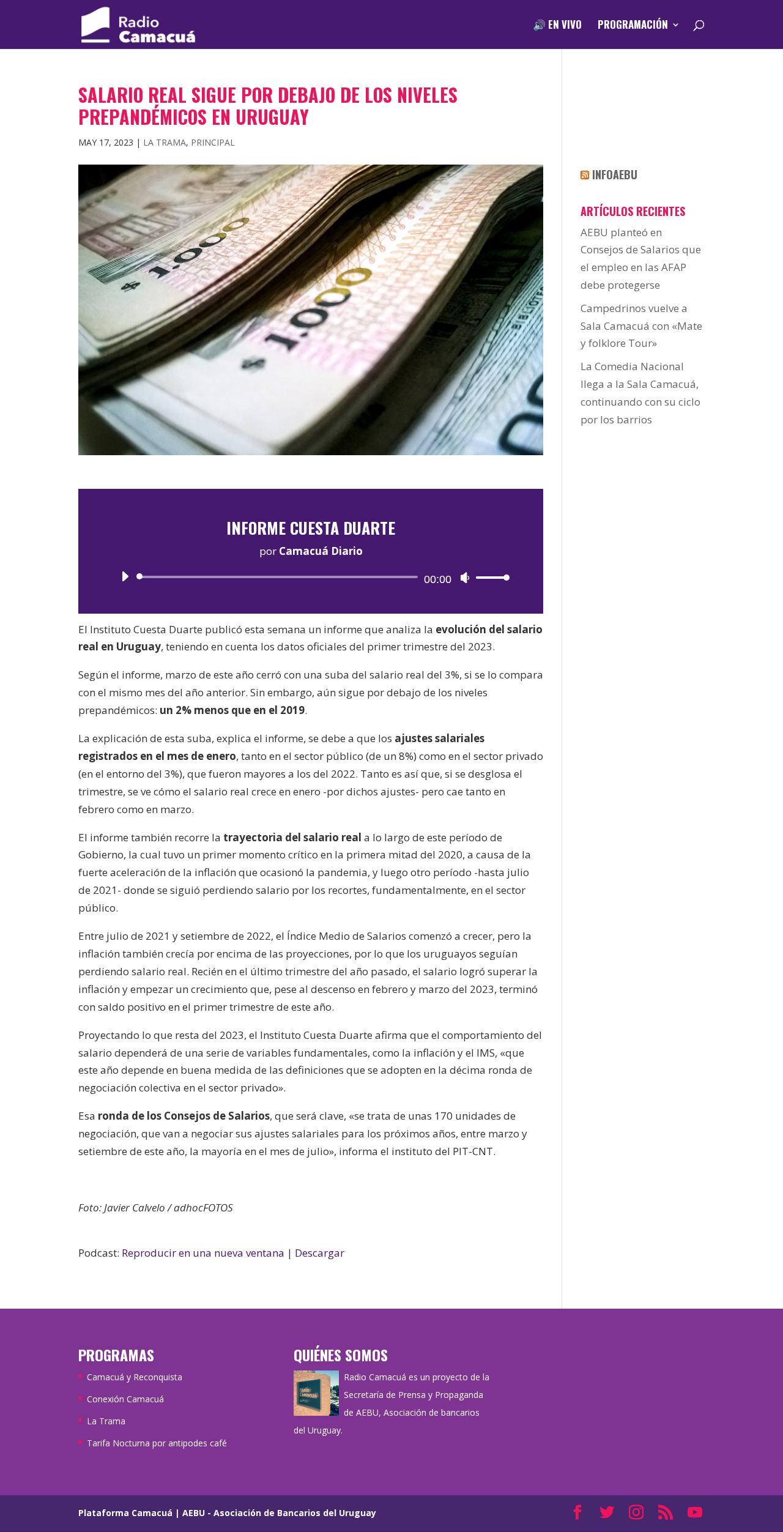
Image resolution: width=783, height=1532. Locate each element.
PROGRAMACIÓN (633, 26)
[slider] (489, 577)
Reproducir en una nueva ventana (203, 1253)
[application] (311, 577)
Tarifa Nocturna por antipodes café (157, 1443)
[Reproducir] (125, 576)
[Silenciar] (464, 577)
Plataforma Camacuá (125, 1513)
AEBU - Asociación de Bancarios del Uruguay (279, 1513)
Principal (213, 142)
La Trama (164, 142)
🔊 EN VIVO (557, 26)
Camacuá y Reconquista (134, 1377)
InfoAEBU (614, 174)
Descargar (319, 1253)
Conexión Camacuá (125, 1399)
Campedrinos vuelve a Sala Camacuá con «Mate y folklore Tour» (641, 326)
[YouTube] (695, 1513)
